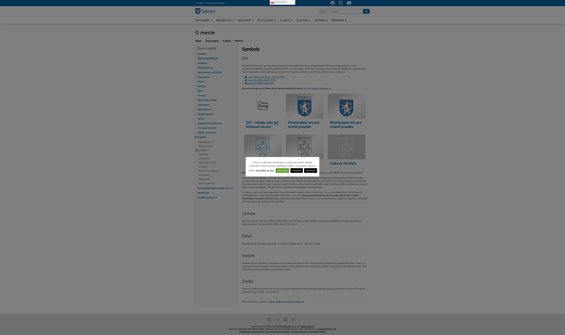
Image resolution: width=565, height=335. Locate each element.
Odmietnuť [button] (296, 170)
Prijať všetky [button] (282, 170)
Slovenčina (280, 2)
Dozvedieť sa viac (265, 170)
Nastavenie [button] (310, 170)
